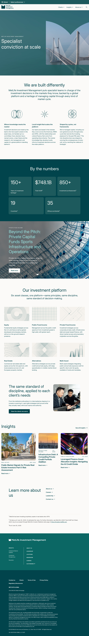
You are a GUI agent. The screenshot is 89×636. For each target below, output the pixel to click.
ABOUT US (29, 548)
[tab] (38, 274)
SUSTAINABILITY (31, 563)
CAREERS (29, 560)
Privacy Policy (44, 580)
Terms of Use (32, 580)
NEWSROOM (30, 557)
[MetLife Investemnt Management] (27, 540)
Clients (21, 580)
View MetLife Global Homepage (16, 590)
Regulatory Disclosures (16, 583)
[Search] (87, 7)
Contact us (12, 580)
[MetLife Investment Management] (7, 7)
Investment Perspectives (12, 556)
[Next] (55, 274)
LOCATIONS (30, 554)
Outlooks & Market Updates (13, 551)
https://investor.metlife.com (59, 522)
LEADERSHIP (30, 551)
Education (11, 560)
